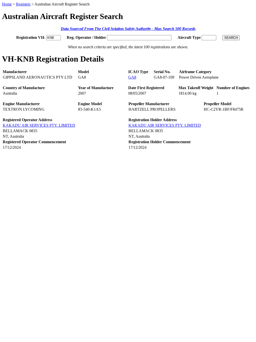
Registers (23, 4)
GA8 (132, 77)
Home (7, 4)
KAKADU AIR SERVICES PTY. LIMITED (39, 125)
